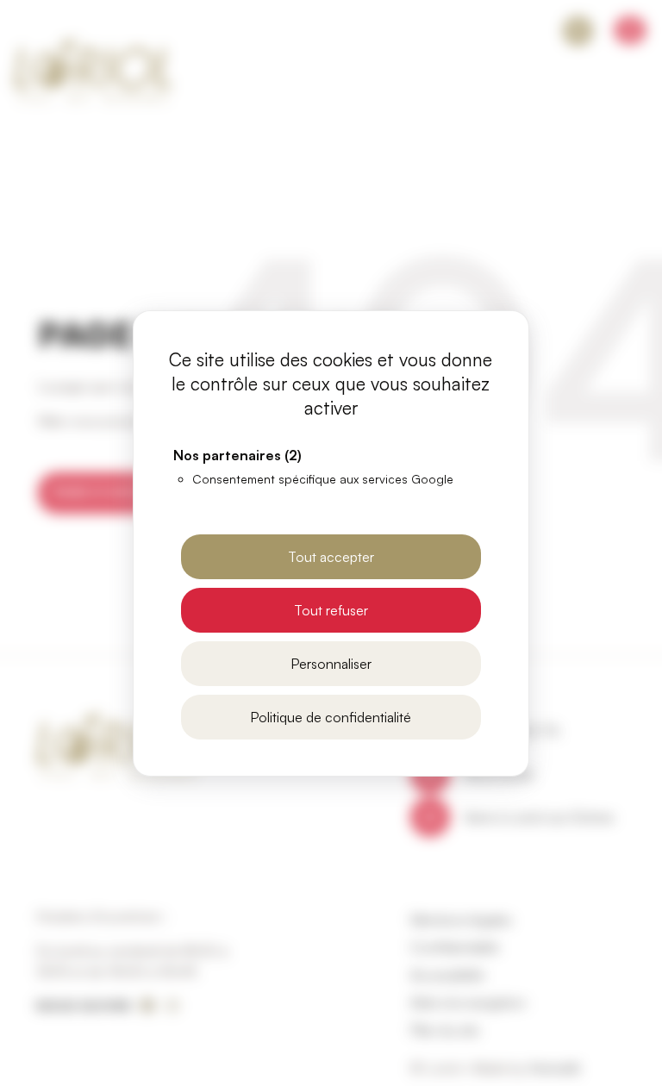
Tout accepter (331, 556)
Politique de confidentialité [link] (330, 717)
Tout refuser (331, 610)
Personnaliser (331, 663)
